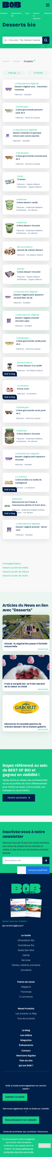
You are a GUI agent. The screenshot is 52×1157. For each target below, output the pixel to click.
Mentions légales (26, 1055)
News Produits (26, 1008)
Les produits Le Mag (26, 1013)
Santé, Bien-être (26, 950)
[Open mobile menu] (47, 5)
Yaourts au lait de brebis (15, 567)
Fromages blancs (12, 563)
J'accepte (44, 1145)
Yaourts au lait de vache (15, 575)
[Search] (45, 40)
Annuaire (3, 13)
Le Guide (26, 935)
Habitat (26, 955)
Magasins (26, 986)
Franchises (26, 991)
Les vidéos (26, 1035)
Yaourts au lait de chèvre (16, 571)
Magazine (26, 1040)
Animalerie (26, 970)
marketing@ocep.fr (14, 925)
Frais (27, 13)
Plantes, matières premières (26, 965)
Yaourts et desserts (37, 16)
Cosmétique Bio (26, 945)
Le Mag (26, 1030)
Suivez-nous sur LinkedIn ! (15, 921)
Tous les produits (26, 1018)
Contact (26, 1050)
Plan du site (26, 1060)
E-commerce (26, 996)
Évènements (26, 1045)
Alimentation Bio (16, 14)
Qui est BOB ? (26, 1065)
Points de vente (26, 981)
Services (26, 960)
